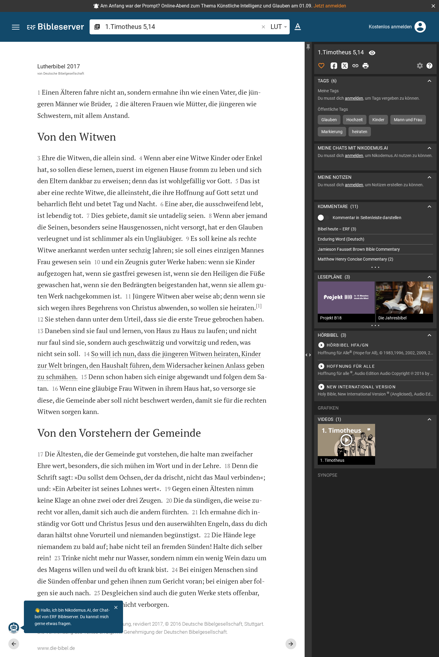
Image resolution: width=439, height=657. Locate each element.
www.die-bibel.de (56, 648)
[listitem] (375, 229)
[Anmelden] (420, 27)
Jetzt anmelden (330, 6)
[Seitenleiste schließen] (308, 355)
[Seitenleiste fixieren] (308, 47)
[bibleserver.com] (55, 27)
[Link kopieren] (355, 65)
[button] (433, 6)
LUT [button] (276, 26)
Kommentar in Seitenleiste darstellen (367, 217)
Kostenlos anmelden (390, 27)
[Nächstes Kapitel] (290, 643)
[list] (375, 244)
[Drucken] (365, 65)
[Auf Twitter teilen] (344, 65)
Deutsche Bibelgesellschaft (63, 73)
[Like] (321, 65)
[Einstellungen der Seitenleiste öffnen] (420, 65)
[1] (259, 305)
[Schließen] (116, 607)
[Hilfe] (429, 65)
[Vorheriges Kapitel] (13, 643)
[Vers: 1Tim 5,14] (372, 53)
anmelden (354, 98)
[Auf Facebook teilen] (334, 65)
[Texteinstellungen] (298, 27)
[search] (183, 26)
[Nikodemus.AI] (13, 627)
